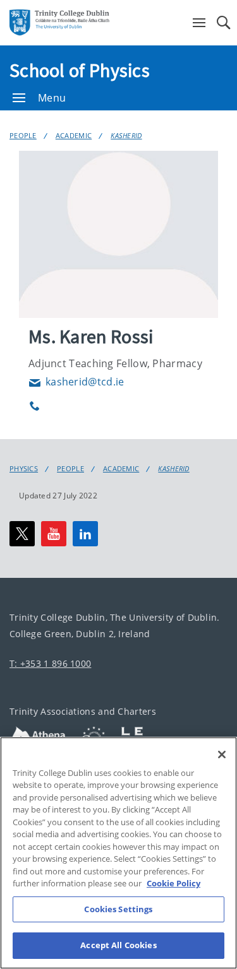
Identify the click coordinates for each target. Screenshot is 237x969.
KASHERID (126, 135)
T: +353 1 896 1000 (50, 663)
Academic (74, 135)
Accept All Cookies (118, 945)
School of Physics (79, 70)
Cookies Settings (118, 909)
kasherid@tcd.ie (76, 381)
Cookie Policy (173, 883)
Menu (52, 98)
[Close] (222, 754)
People (23, 135)
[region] (118, 853)
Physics (23, 468)
